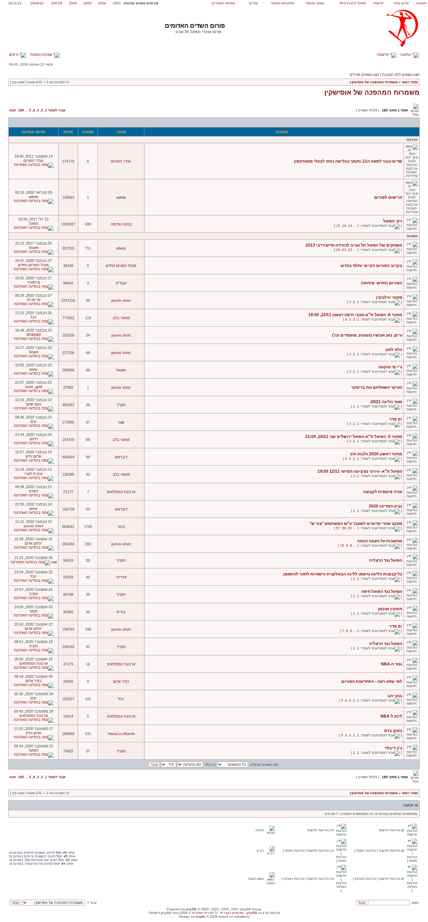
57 (338, 528)
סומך (33, 611)
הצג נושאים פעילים (364, 75)
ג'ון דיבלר (393, 748)
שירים (253, 3)
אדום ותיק (33, 456)
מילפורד (33, 282)
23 (344, 250)
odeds (121, 248)
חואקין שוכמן (390, 609)
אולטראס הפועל (282, 3)
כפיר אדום (121, 681)
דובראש (121, 457)
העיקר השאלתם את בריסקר (376, 387)
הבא (12, 110)
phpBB (191, 909)
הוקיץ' (121, 405)
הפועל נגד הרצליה (385, 560)
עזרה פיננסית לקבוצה (382, 491)
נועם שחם (33, 404)
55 (350, 528)
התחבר (406, 55)
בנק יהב (395, 696)
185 (21, 110)
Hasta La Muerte (121, 734)
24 (338, 250)
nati (121, 422)
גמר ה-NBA (391, 664)
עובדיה (121, 283)
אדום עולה (401, 3)
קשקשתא (33, 335)
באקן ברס (393, 730)
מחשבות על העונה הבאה (379, 541)
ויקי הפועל (392, 221)
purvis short (121, 300)
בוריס (121, 612)
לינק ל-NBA (391, 716)
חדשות (378, 3)
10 (342, 545)
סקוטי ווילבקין (389, 297)
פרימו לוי (33, 300)
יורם (33, 422)
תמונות (421, 3)
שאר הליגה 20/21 (386, 401)
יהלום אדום (33, 543)
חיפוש (14, 55)
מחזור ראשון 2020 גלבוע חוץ (376, 454)
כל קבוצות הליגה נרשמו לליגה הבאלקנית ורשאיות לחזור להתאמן (342, 574)
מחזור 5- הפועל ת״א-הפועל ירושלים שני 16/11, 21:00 (353, 436)
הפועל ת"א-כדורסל (352, 3)
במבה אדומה (121, 224)
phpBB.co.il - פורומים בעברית (242, 913)
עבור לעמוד (57, 110)
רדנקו (33, 439)
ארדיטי (121, 577)
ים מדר (395, 419)
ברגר (121, 527)
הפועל (33, 223)
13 (350, 225)
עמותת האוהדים (223, 3)
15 (338, 225)
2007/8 (56, 3)
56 (344, 528)
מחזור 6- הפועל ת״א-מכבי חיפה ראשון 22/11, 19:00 (355, 314)
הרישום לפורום (388, 197)
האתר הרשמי (315, 3)
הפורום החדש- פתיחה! (381, 283)
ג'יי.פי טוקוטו (390, 367)
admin (121, 197)
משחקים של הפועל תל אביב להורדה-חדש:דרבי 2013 (354, 245)
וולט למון (394, 349)
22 (350, 250)
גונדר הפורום (121, 161)
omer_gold (33, 387)
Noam (33, 248)
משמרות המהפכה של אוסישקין (374, 82)
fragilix (200, 916)
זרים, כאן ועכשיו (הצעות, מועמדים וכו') (367, 335)
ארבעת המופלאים (121, 492)
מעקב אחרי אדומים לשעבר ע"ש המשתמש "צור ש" (355, 523)
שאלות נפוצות (41, 55)
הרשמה (383, 55)
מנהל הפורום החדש (121, 266)
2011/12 (14, 3)
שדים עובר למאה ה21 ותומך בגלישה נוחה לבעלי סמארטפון (348, 161)
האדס (33, 491)
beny (33, 369)
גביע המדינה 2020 (385, 506)
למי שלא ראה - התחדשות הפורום (371, 681)
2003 (117, 3)
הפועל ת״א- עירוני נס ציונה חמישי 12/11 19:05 (360, 471)
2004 (102, 3)
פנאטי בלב (121, 318)
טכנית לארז (33, 474)
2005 (88, 3)
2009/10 (36, 3)
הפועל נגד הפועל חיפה (381, 591)
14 (344, 225)
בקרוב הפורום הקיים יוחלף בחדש (371, 265)
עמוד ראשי (410, 82)
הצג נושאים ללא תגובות (401, 75)
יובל (33, 317)
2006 (73, 3)
